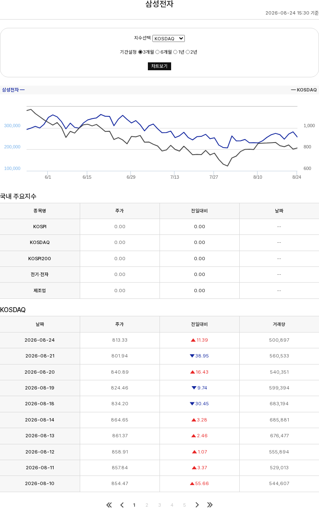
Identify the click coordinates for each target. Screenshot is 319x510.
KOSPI (40, 226)
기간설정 (128, 52)
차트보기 (159, 66)
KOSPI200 (39, 258)
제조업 (40, 290)
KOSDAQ (40, 242)
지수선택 (142, 38)
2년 (193, 52)
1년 (181, 52)
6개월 (166, 52)
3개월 (148, 52)
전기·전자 (40, 274)
